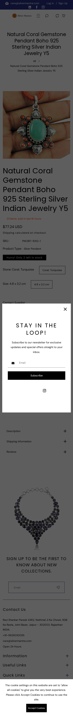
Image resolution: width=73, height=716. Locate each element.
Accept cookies (36, 708)
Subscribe (37, 375)
